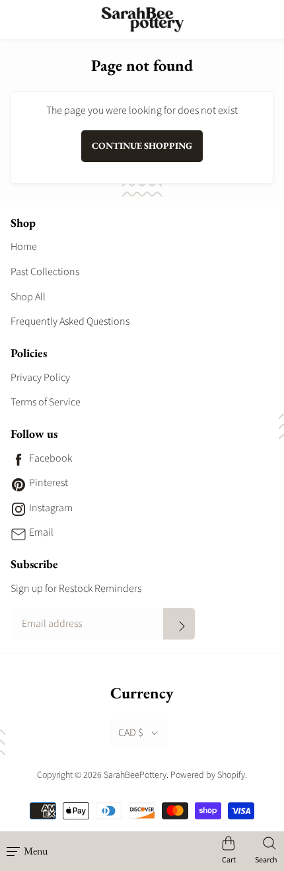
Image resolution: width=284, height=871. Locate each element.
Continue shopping (142, 145)
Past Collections (45, 272)
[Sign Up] (179, 624)
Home (24, 246)
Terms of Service (46, 402)
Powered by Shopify (207, 775)
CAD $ (130, 733)
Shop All (28, 297)
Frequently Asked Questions (70, 321)
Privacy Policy (40, 377)
